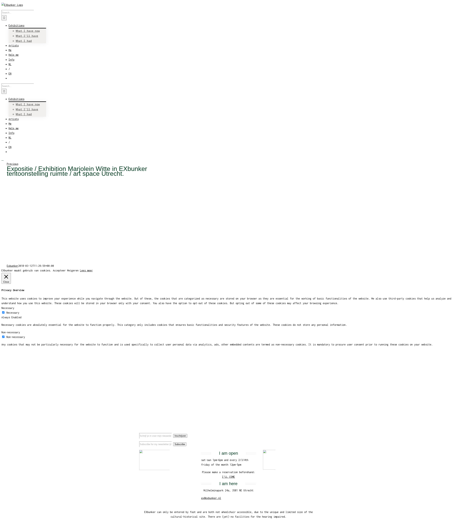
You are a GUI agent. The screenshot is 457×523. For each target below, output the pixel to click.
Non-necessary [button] (10, 332)
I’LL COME (228, 476)
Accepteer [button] (59, 270)
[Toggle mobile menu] (2, 159)
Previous (12, 163)
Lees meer (86, 270)
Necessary (12, 312)
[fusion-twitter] (306, 432)
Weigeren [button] (73, 270)
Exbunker (12, 265)
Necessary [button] (7, 308)
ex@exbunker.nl (211, 498)
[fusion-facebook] (300, 432)
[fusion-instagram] (311, 432)
